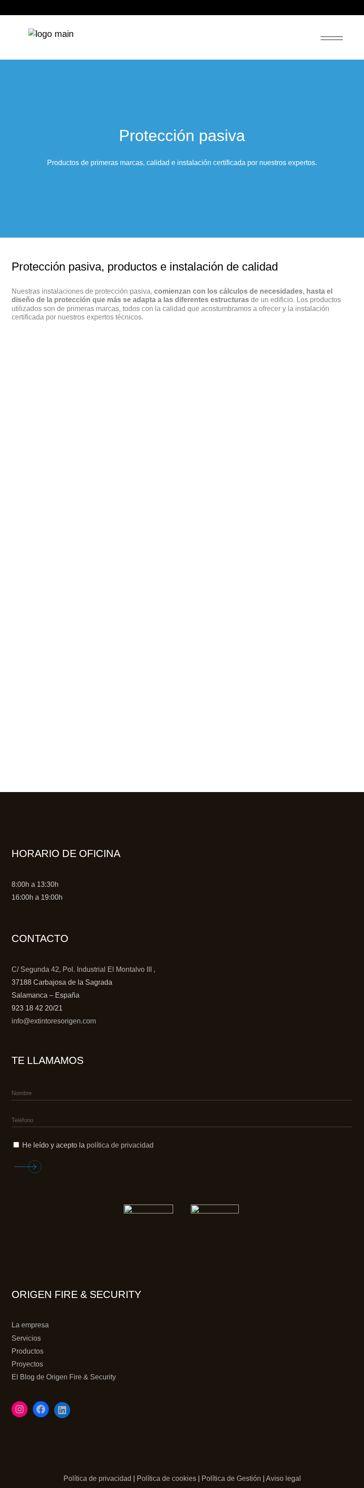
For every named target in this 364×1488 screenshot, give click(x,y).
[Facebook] (41, 1409)
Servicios (26, 1338)
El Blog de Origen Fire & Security (64, 1377)
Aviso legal (283, 1478)
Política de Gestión (231, 1478)
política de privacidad (120, 1145)
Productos (28, 1351)
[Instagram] (20, 1409)
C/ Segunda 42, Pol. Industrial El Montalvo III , (83, 969)
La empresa (30, 1325)
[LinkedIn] (62, 1410)
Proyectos (27, 1364)
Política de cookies (166, 1478)
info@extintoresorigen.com (54, 1021)
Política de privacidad (97, 1478)
